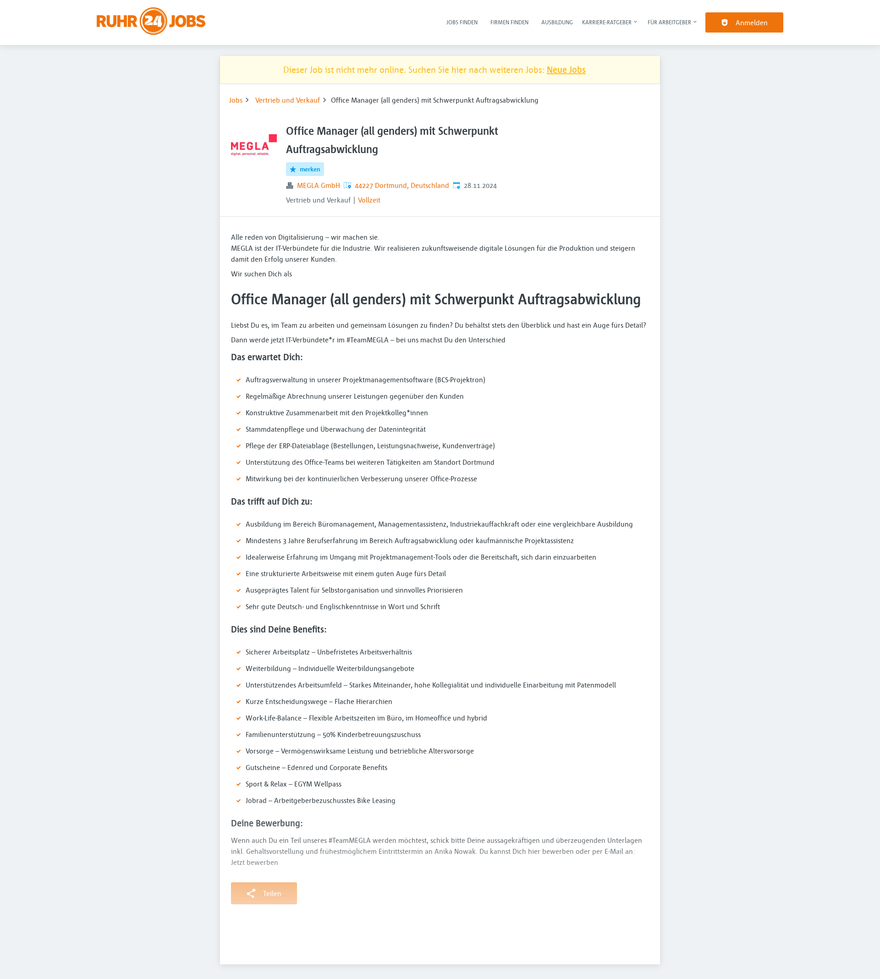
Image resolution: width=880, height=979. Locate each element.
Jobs (235, 99)
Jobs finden (462, 22)
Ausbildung (557, 22)
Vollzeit (369, 199)
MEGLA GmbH (318, 185)
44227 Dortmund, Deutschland (402, 185)
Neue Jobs (566, 69)
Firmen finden (509, 22)
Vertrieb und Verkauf (287, 99)
